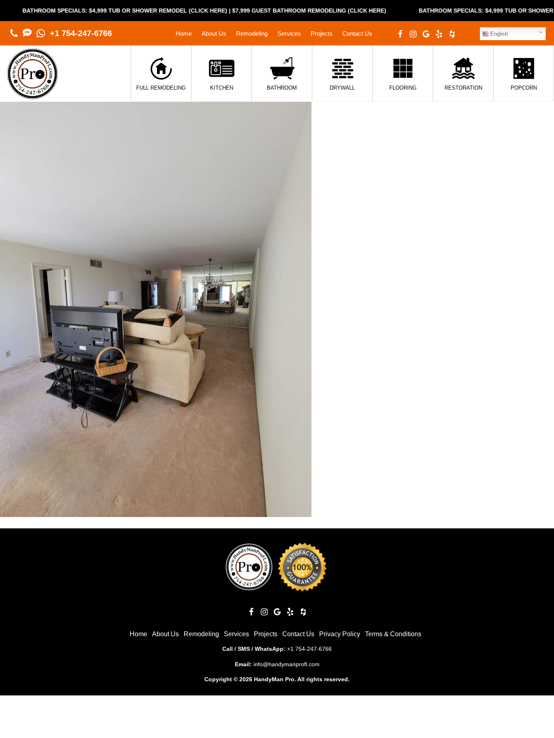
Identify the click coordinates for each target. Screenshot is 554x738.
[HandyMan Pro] (32, 95)
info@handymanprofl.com (286, 664)
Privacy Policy (339, 634)
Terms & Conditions (393, 634)
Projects (322, 33)
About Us (214, 33)
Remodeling (252, 33)
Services (289, 33)
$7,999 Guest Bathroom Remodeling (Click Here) (286, 10)
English (498, 34)
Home (184, 33)
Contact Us (357, 33)
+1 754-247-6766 (81, 33)
